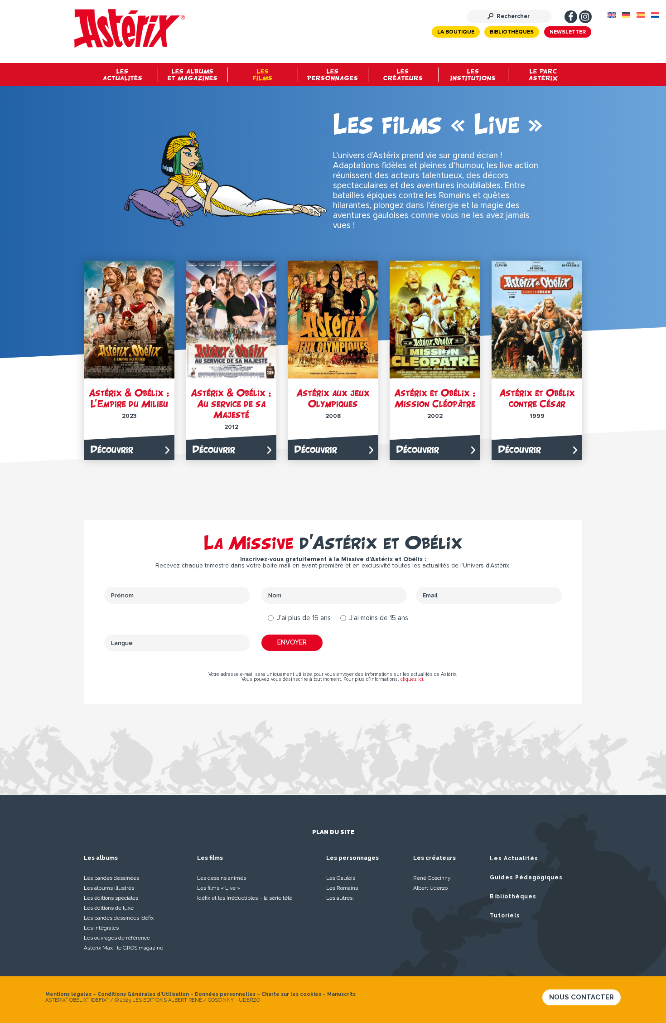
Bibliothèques (512, 32)
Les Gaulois (340, 878)
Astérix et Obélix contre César (537, 398)
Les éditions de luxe (109, 908)
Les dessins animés (221, 878)
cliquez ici (412, 679)
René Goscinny (432, 878)
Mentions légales (68, 994)
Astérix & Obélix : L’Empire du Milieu (129, 398)
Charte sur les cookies (291, 994)
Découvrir (112, 449)
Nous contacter (581, 997)
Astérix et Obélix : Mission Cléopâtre (435, 398)
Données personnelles (225, 994)
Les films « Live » (218, 888)
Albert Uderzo (430, 888)
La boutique (455, 32)
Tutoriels (505, 915)
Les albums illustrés (109, 888)
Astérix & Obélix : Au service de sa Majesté (231, 403)
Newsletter (568, 32)
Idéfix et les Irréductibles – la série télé (244, 898)
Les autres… (341, 898)
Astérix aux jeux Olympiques (333, 398)
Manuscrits (341, 994)
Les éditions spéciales (111, 898)
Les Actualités (514, 858)
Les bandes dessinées (111, 878)
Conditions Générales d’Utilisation (143, 994)
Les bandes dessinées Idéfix (119, 918)
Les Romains (342, 888)
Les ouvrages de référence (117, 938)
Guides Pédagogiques (526, 877)
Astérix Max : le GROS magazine (123, 948)
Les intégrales (101, 928)
